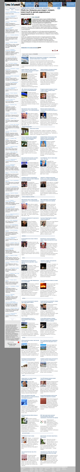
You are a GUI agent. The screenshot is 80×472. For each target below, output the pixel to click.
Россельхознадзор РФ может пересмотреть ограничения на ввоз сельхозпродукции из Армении (11, 234)
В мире (22, 469)
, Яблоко (13, 268)
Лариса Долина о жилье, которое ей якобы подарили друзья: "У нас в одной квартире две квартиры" (12, 46)
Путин (11, 99)
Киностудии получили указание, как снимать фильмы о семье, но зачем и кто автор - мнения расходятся (12, 210)
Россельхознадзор (13, 230)
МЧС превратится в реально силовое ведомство (11, 222)
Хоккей (53, 469)
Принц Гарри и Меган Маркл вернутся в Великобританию (11, 149)
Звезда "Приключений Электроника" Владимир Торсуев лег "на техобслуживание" (12, 203)
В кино (36, 468)
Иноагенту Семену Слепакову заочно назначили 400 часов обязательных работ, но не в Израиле (11, 39)
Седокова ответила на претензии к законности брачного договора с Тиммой (12, 244)
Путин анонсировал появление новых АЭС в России (11, 102)
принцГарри (12, 146)
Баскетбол (58, 468)
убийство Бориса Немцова (28, 8)
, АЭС (14, 99)
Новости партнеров (24, 471)
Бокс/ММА (53, 471)
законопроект (12, 68)
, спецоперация (15, 180)
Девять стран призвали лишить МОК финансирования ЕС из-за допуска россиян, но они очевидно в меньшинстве (30, 396)
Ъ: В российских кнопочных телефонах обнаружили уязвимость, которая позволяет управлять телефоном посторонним (48, 319)
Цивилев (12, 255)
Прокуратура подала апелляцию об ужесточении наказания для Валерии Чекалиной (12, 310)
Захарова (12, 138)
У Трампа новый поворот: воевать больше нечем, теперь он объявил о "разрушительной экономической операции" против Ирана (12, 155)
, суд (15, 118)
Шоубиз (36, 469)
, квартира (15, 42)
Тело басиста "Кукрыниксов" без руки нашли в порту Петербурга (12, 116)
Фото (22, 470)
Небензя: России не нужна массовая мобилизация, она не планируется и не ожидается (12, 79)
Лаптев (11, 63)
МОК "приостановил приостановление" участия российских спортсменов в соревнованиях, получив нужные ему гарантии (49, 416)
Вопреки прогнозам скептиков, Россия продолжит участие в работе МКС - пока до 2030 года (29, 262)
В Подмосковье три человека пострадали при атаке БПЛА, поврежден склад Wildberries (11, 304)
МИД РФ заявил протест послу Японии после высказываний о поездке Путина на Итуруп (11, 282)
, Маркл (16, 146)
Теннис (53, 470)
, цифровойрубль (15, 82)
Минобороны (12, 164)
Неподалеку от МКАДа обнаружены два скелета (57, 3)
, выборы (16, 261)
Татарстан (64, 468)
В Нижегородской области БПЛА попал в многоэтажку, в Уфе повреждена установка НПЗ (12, 217)
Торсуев (11, 200)
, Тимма (15, 242)
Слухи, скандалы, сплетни (28, 196)
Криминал (41, 469)
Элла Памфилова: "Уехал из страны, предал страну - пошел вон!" (12, 264)
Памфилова (12, 261)
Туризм (23, 337)
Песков (11, 124)
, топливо (15, 255)
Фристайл (58, 470)
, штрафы (17, 68)
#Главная (8, 9)
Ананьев (12, 248)
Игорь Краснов (38, 8)
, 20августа (13, 88)
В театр (31, 471)
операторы (12, 294)
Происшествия (47, 468)
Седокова (12, 242)
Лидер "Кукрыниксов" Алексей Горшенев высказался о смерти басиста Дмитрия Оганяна (12, 96)
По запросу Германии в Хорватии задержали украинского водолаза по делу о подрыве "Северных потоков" (12, 197)
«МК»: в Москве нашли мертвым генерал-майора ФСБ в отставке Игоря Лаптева (12, 65)
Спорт (23, 375)
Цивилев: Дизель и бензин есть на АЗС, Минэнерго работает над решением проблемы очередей (12, 258)
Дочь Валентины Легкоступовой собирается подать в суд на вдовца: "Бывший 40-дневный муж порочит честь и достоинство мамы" (12, 176)
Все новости (23, 468)
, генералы (15, 63)
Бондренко (12, 49)
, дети (15, 104)
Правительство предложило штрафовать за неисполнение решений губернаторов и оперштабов (11, 72)
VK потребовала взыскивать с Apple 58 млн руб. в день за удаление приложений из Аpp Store (11, 60)
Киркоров (12, 273)
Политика (31, 468)
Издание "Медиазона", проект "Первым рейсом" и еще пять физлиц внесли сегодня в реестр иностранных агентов (12, 31)
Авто (45, 469)
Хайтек (23, 298)
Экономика (32, 469)
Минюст (11, 27)
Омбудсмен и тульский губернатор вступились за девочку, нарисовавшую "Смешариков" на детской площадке (10, 108)
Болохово (12, 104)
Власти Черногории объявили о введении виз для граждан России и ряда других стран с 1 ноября (48, 341)
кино (11, 206)
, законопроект (15, 220)
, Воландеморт (13, 50)
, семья (13, 206)
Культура (31, 470)
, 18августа (13, 238)
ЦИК (11, 268)
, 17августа (13, 314)
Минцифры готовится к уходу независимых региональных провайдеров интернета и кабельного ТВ (11, 298)
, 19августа (13, 160)
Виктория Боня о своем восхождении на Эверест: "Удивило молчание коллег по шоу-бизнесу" (48, 240)
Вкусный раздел (26, 433)
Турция (11, 21)
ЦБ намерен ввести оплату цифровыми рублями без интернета (11, 84)
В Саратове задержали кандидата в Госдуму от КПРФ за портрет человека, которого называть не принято (12, 53)
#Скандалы (17, 9)
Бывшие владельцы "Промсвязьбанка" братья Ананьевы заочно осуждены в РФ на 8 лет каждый (12, 252)
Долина (11, 42)
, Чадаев (17, 286)
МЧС (11, 220)
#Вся (12, 9)
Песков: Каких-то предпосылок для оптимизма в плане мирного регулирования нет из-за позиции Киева (12, 127)
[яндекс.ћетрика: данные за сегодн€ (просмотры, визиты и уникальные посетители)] (12, 345)
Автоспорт (58, 469)
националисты (46, 8)
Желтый (36, 470)
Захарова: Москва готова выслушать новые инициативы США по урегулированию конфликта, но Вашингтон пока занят (11, 142)
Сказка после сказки (9, 13)
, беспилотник (15, 302)
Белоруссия (64, 469)
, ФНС (18, 273)
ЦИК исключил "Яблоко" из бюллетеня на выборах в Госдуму (10, 270)
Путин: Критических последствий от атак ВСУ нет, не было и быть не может (12, 183)
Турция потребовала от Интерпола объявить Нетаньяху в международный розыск (12, 24)
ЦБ (11, 82)
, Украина (17, 124)
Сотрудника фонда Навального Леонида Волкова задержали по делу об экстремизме (43, 3)
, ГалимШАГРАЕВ (16, 12)
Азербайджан (12, 286)
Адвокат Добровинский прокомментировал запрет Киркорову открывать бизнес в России (11, 276)
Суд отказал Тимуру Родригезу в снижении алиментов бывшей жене (12, 121)
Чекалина (12, 308)
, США (14, 124)
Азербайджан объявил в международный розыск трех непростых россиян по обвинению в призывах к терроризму (11, 290)
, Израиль (15, 21)
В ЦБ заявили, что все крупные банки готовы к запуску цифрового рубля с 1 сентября (11, 226)
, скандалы (14, 201)
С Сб (35, 17)
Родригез (12, 118)
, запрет (15, 273)
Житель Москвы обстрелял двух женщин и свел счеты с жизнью (29, 3)
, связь (11, 295)
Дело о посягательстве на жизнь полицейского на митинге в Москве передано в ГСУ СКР (71, 3)
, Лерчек (15, 308)
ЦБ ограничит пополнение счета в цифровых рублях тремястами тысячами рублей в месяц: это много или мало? (12, 189)
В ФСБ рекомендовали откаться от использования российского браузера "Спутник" (28, 319)
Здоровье (36, 471)
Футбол (53, 468)
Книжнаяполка (13, 11)
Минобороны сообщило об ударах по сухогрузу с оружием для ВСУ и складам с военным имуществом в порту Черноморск (12, 168)
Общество (41, 468)
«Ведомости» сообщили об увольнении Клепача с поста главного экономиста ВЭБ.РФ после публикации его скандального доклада (49, 179)
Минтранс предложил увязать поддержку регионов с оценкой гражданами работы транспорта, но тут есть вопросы (12, 135)
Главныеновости (13, 87)
